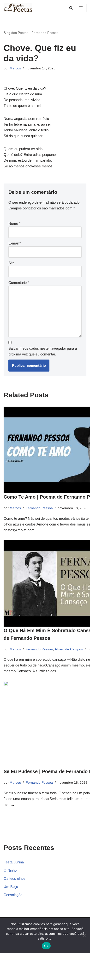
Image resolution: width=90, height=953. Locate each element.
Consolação (13, 895)
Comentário (18, 283)
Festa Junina (14, 862)
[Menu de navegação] (80, 8)
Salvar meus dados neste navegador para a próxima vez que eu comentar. (42, 351)
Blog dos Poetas (16, 33)
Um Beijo (11, 887)
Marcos (15, 68)
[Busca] (71, 8)
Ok (46, 946)
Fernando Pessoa (45, 33)
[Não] (84, 935)
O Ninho (10, 870)
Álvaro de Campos (69, 649)
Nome (14, 223)
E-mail (14, 243)
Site (11, 263)
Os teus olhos (14, 878)
